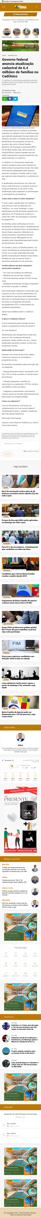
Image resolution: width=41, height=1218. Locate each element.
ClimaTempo (35, 762)
